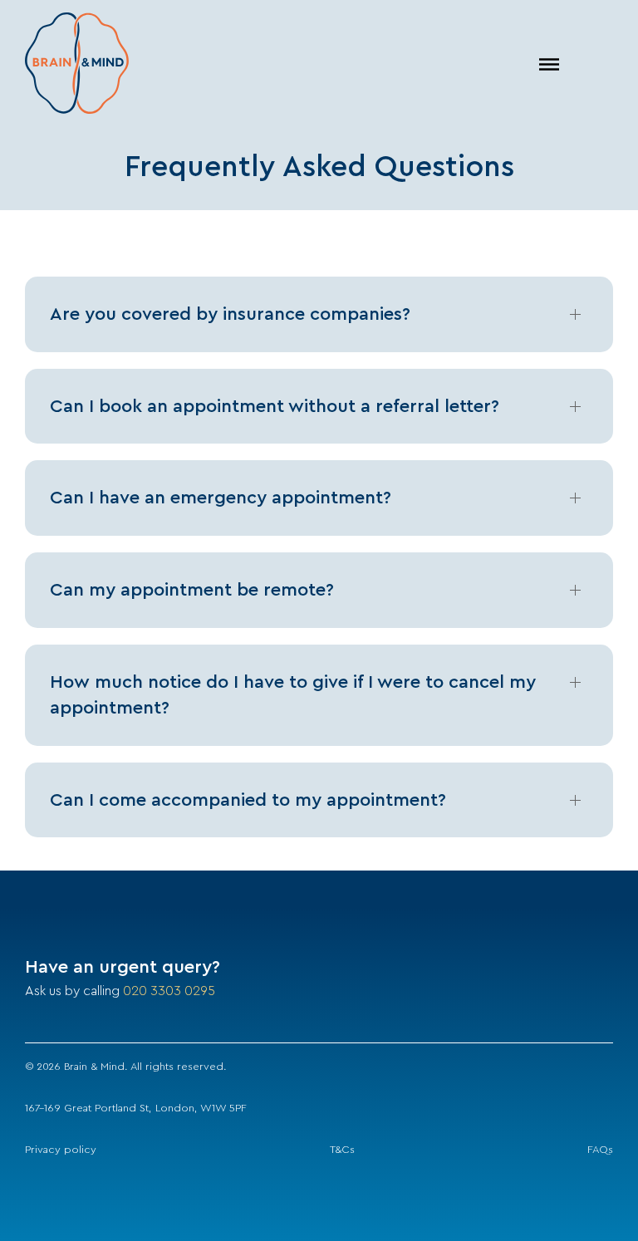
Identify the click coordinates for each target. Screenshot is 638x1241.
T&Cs (342, 1150)
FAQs (600, 1150)
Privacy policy (60, 1150)
